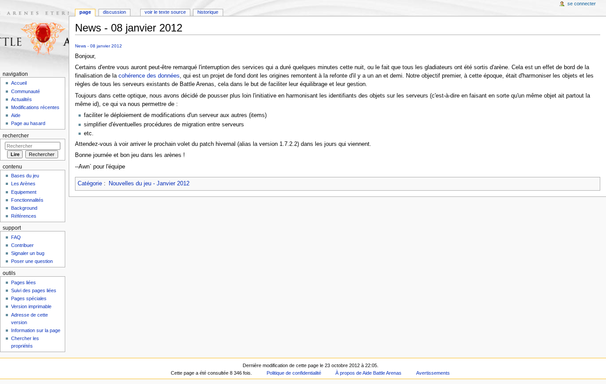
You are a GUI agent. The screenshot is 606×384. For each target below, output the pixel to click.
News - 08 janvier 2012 (98, 45)
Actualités (21, 99)
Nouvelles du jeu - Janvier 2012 (149, 183)
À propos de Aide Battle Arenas (368, 373)
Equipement (23, 192)
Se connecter (581, 3)
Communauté (25, 91)
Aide (15, 115)
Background (24, 208)
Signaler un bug (27, 253)
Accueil (19, 83)
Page (85, 12)
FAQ (16, 237)
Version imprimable (31, 306)
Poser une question (32, 261)
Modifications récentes (35, 107)
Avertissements (433, 373)
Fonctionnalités (27, 200)
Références (23, 216)
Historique (207, 12)
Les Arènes (23, 183)
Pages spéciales (29, 298)
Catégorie (90, 183)
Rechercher (16, 135)
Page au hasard (28, 123)
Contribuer (22, 245)
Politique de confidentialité (294, 373)
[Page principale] (34, 34)
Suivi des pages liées (33, 290)
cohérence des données (149, 76)
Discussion (114, 12)
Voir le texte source (165, 12)
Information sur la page (35, 330)
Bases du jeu (25, 175)
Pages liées (23, 282)
